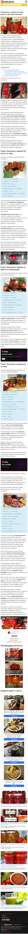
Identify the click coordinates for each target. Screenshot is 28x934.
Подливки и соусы (8, 7)
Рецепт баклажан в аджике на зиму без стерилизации (16, 72)
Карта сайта (4, 916)
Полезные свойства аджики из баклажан (10, 69)
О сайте (3, 915)
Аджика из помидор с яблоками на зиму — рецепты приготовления (14, 685)
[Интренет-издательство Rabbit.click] (10, 931)
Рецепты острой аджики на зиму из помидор (13, 658)
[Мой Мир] (16, 636)
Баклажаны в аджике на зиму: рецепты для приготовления (11, 9)
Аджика (14, 7)
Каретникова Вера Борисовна (14, 632)
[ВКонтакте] (12, 636)
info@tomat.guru (4, 929)
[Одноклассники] (14, 636)
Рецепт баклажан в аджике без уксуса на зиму (14, 71)
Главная (2, 7)
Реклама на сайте (5, 917)
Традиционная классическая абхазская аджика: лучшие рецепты (13, 672)
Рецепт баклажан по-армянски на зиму (13, 74)
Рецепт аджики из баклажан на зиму (10, 75)
